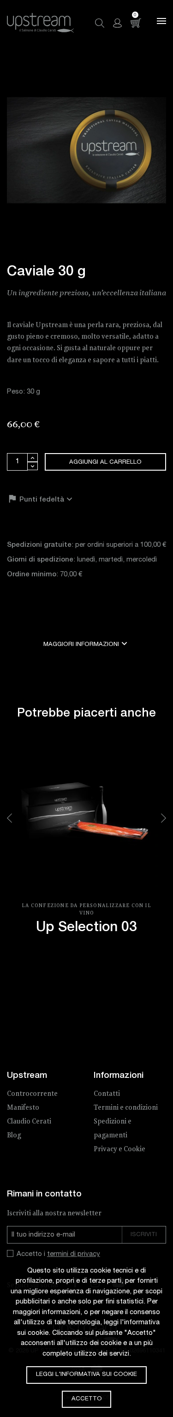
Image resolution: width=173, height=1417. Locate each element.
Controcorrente (32, 1094)
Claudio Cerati (29, 1122)
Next (163, 818)
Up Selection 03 (86, 928)
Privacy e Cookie (119, 1149)
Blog (14, 1135)
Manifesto (23, 1108)
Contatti (107, 1094)
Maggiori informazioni (86, 643)
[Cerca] (99, 23)
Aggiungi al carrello (105, 463)
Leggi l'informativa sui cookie (86, 1375)
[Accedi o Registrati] (117, 23)
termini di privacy (73, 1254)
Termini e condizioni (126, 1108)
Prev (9, 818)
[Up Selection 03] (86, 818)
